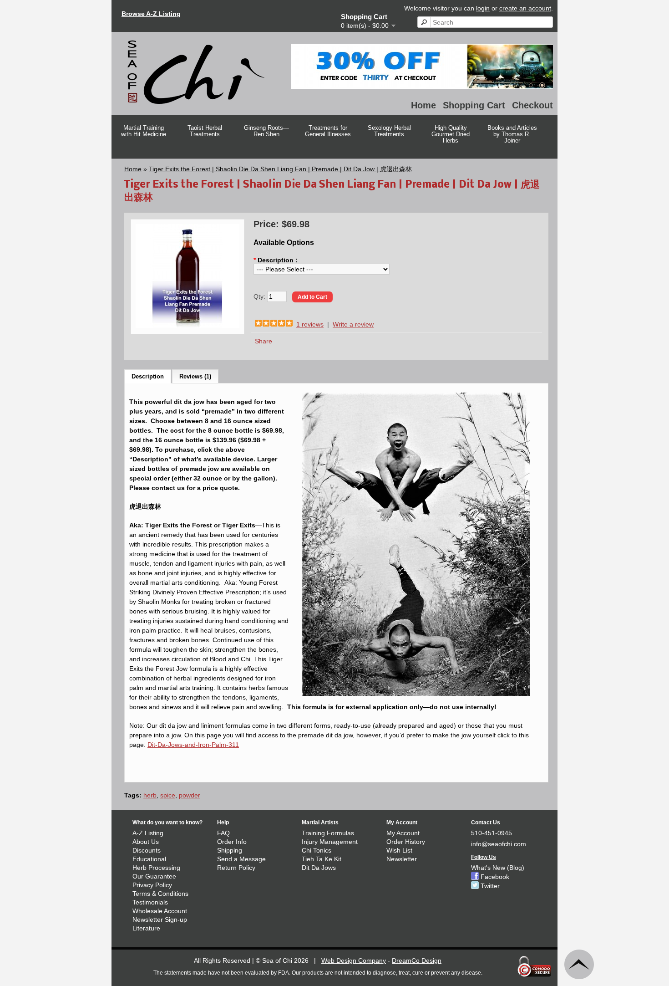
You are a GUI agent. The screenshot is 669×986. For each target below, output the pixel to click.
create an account (525, 8)
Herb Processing (156, 867)
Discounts (146, 850)
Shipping (229, 850)
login (483, 8)
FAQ (223, 833)
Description (148, 376)
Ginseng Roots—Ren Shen (266, 131)
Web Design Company (353, 960)
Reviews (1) (195, 376)
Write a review (353, 324)
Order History (405, 841)
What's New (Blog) (497, 867)
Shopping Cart (474, 105)
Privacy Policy (152, 885)
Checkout (532, 105)
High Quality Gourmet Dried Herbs (450, 134)
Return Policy (236, 867)
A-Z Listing (147, 833)
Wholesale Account (159, 910)
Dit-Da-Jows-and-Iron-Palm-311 (193, 744)
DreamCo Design (416, 960)
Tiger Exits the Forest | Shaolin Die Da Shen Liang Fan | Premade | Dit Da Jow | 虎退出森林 (280, 169)
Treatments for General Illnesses (328, 131)
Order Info (232, 841)
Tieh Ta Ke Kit (321, 859)
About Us (145, 841)
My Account (403, 833)
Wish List (399, 850)
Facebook (494, 876)
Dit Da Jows (319, 867)
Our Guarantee (154, 876)
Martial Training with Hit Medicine (143, 131)
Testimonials (150, 902)
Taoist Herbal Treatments (205, 131)
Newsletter (401, 859)
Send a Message (241, 859)
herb (150, 795)
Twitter (489, 885)
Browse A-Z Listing (151, 13)
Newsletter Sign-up (159, 919)
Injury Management (330, 841)
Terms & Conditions (160, 893)
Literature (146, 928)
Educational (149, 859)
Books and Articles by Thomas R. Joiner (512, 134)
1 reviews (310, 324)
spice (167, 795)
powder (189, 795)
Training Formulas (328, 833)
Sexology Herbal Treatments (389, 131)
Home (423, 105)
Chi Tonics (316, 850)
